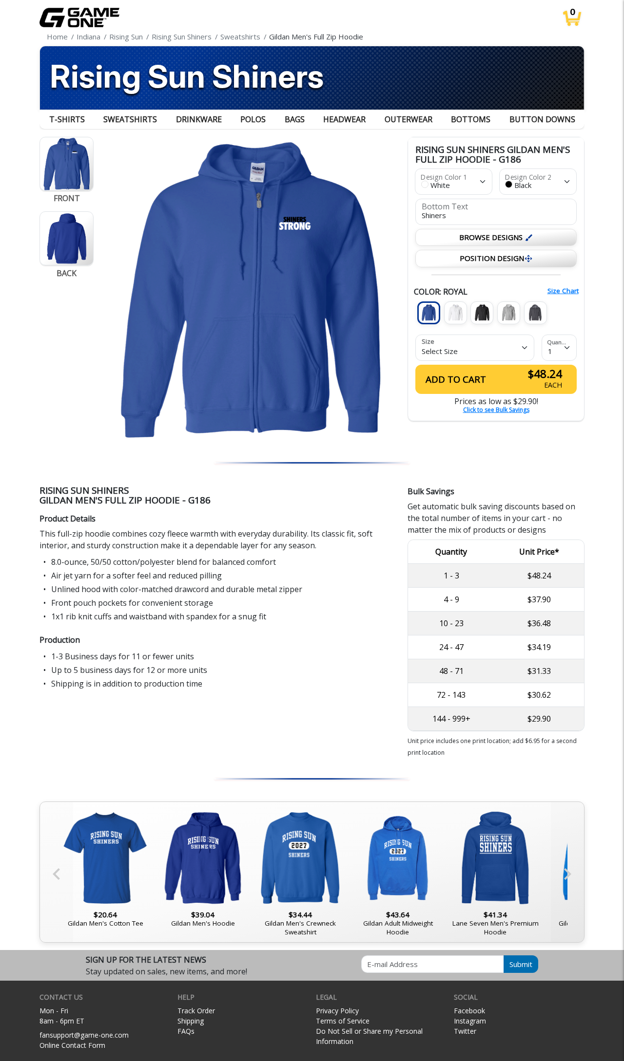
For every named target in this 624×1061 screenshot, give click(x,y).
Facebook (469, 1010)
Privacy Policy (337, 1010)
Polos (253, 119)
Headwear (344, 119)
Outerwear (408, 119)
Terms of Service (343, 1020)
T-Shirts (67, 119)
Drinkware (199, 119)
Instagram (470, 1020)
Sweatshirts (130, 119)
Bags (295, 119)
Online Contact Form (72, 1045)
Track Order (196, 1010)
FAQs (186, 1031)
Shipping (190, 1020)
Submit (520, 964)
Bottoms (470, 119)
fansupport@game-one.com (84, 1035)
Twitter (465, 1031)
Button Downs (542, 119)
